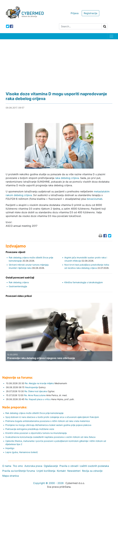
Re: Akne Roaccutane (35, 395)
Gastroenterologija (18, 286)
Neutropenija (31, 387)
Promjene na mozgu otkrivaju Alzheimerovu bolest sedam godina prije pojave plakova (48, 425)
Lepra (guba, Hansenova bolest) (21, 452)
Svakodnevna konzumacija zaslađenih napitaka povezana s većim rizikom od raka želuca (50, 437)
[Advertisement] (59, 62)
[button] (8, 334)
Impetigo (9, 448)
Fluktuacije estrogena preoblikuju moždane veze (29, 429)
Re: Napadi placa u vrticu (38, 399)
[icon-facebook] (11, 26)
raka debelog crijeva (67, 177)
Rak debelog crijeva (19, 282)
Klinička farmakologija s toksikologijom (83, 282)
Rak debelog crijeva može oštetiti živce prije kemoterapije (34, 413)
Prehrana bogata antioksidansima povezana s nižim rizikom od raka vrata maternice (47, 421)
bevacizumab (94, 198)
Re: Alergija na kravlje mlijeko (39, 383)
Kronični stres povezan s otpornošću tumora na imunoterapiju (36, 433)
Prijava (75, 13)
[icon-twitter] (8, 26)
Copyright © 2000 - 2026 (48, 483)
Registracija (90, 13)
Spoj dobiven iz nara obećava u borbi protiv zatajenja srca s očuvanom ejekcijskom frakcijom (52, 417)
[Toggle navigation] (111, 36)
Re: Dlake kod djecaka (35, 391)
